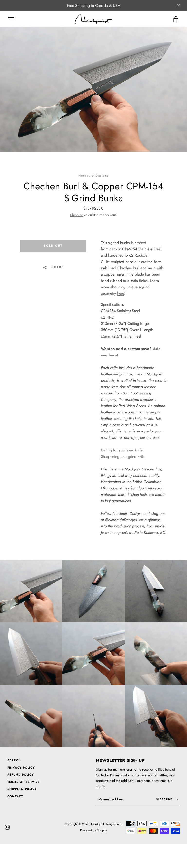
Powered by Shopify (93, 830)
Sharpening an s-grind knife (123, 456)
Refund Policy (20, 774)
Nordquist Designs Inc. (106, 824)
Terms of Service (23, 782)
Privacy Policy (21, 767)
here (120, 293)
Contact (15, 796)
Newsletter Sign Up (120, 760)
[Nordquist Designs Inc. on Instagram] (7, 827)
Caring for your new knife (122, 450)
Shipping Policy (22, 789)
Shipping (76, 214)
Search (14, 760)
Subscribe (164, 799)
